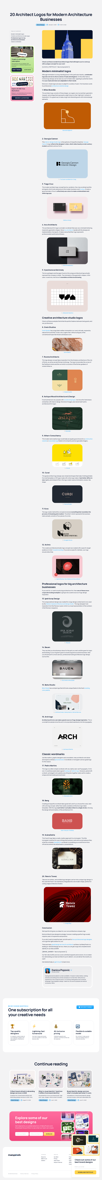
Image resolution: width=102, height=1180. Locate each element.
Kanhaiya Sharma (68, 749)
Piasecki (68, 642)
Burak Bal (68, 431)
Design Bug (68, 923)
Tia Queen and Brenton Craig (68, 179)
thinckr (68, 468)
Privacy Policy (34, 1173)
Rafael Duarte (68, 392)
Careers (43, 1160)
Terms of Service (24, 1173)
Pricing (55, 1158)
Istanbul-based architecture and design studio (60, 604)
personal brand (59, 760)
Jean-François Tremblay (67, 830)
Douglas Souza (68, 540)
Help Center (57, 1160)
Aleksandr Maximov (68, 313)
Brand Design (40, 24)
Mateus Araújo (67, 220)
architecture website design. (60, 86)
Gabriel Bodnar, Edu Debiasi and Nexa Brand (68, 579)
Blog (70, 1158)
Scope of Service (58, 1162)
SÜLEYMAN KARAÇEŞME (68, 680)
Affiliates (71, 1162)
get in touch (58, 962)
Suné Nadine (67, 352)
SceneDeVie (57, 842)
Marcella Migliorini (67, 130)
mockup (82, 189)
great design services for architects (62, 944)
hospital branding (58, 550)
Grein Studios (46, 330)
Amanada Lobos (68, 796)
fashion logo (75, 771)
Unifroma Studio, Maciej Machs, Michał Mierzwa (68, 712)
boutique (67, 771)
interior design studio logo (53, 142)
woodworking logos (70, 400)
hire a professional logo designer (82, 939)
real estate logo (53, 441)
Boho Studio (45, 688)
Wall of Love (44, 1158)
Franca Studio (68, 504)
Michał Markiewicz (68, 265)
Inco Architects (68, 230)
